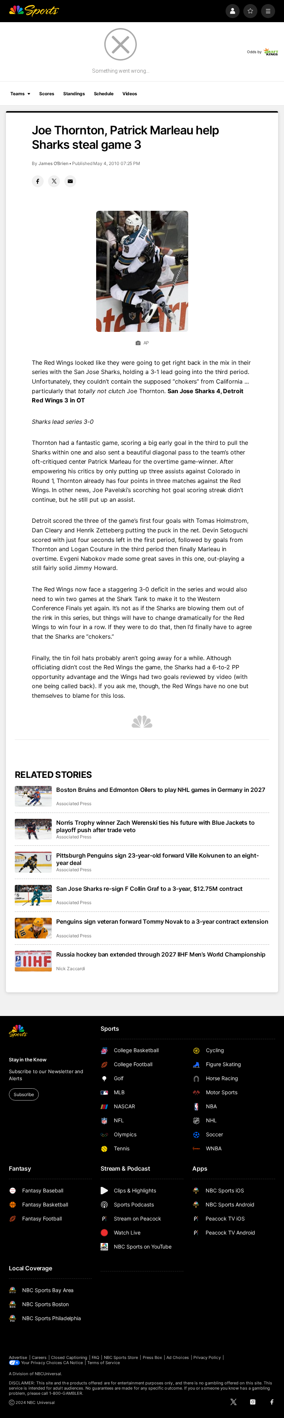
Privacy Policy (207, 1357)
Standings (74, 93)
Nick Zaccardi (70, 968)
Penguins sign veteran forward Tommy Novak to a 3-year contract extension (162, 921)
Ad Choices (177, 1357)
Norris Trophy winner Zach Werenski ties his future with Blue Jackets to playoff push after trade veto (155, 826)
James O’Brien (53, 163)
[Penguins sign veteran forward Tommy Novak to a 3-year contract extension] (33, 928)
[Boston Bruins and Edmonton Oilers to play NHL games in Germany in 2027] (33, 796)
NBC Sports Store (121, 1357)
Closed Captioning (69, 1357)
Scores (46, 93)
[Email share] (70, 181)
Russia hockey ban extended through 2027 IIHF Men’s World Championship (161, 954)
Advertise (18, 1357)
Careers (39, 1357)
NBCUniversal (48, 1373)
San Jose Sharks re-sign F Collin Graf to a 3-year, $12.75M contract (149, 888)
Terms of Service (103, 1362)
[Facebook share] (38, 181)
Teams (17, 93)
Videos (129, 93)
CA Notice (73, 1362)
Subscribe (24, 1094)
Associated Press (73, 803)
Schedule (104, 93)
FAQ (95, 1357)
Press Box (152, 1357)
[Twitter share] (54, 181)
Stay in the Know (28, 1059)
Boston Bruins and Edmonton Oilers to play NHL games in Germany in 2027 (160, 789)
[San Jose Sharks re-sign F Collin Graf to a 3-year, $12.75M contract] (33, 895)
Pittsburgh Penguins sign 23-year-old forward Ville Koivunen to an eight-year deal (157, 859)
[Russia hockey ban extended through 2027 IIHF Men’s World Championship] (33, 961)
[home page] (34, 11)
